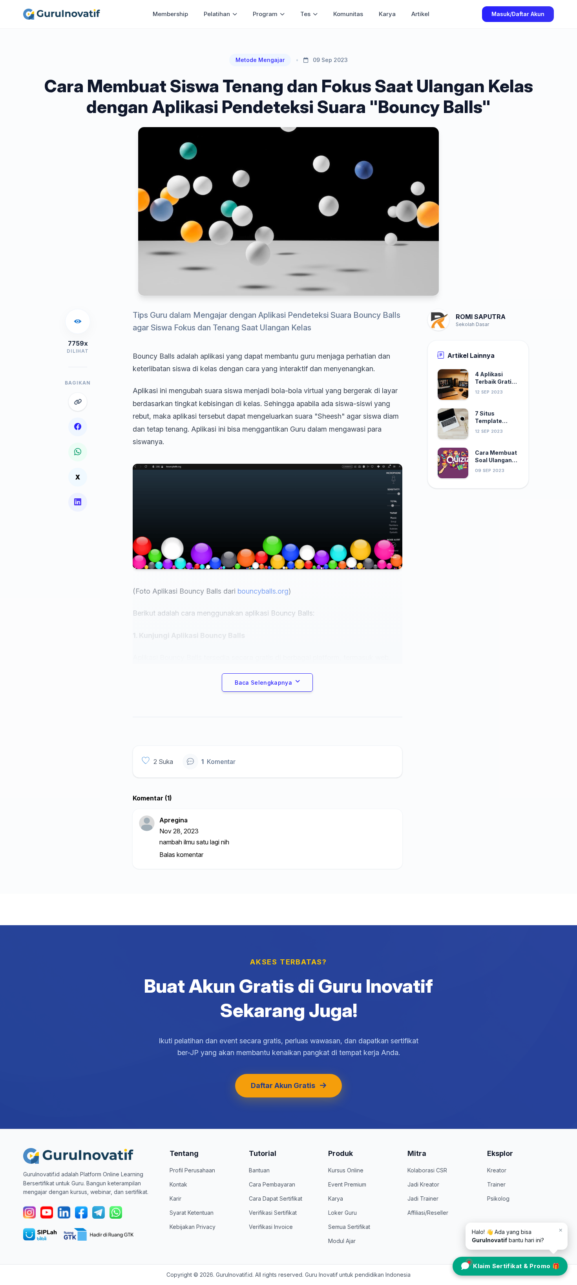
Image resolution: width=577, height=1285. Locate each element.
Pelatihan (217, 14)
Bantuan (259, 1170)
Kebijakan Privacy (192, 1226)
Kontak (178, 1184)
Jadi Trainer (422, 1198)
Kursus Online (345, 1170)
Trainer (496, 1184)
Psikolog (498, 1198)
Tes (305, 14)
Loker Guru (342, 1212)
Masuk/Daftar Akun (517, 14)
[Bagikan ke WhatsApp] (77, 452)
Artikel (420, 14)
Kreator (496, 1170)
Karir (175, 1198)
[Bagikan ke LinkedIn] (77, 502)
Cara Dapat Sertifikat (275, 1198)
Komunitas (348, 14)
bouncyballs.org (262, 591)
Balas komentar (181, 854)
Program (265, 14)
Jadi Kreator (423, 1184)
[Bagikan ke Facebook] (77, 426)
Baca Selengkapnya (263, 682)
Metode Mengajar (260, 60)
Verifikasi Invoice (271, 1226)
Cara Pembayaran (272, 1184)
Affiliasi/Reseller (427, 1212)
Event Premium (347, 1184)
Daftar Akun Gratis (283, 1085)
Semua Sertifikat (349, 1226)
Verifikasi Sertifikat (273, 1212)
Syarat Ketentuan (192, 1212)
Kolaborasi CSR (427, 1170)
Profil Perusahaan (192, 1170)
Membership (170, 14)
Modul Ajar (342, 1241)
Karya (387, 14)
